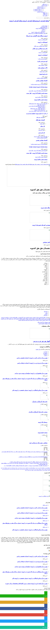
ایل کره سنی (41, 132)
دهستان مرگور (45, 470)
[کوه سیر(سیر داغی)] (42, 58)
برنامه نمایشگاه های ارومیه (41, 28)
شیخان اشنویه (32, 318)
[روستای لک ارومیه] (43, 419)
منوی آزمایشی (44, 5)
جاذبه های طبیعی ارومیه (39, 109)
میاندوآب (48, 470)
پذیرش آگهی (44, 4)
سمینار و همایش (41, 107)
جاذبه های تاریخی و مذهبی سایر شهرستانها (38, 103)
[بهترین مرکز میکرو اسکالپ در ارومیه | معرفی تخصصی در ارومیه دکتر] (46, 484)
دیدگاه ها (45, 354)
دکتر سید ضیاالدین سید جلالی (39, 48)
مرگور (26, 470)
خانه (49, 164)
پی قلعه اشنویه (15, 317)
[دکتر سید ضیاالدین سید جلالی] (40, 46)
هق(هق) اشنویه (21, 320)
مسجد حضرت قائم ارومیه (40, 99)
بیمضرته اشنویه (29, 317)
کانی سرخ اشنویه (4, 318)
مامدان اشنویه (39, 320)
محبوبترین (45, 352)
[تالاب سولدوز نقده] (43, 65)
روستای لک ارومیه (42, 422)
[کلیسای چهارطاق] (40, 117)
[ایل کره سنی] (41, 130)
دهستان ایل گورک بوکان (43, 322)
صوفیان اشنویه (25, 318)
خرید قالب (45, 14)
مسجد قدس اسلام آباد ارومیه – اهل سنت (36, 93)
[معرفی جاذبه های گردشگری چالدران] (43, 409)
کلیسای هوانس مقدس (41, 80)
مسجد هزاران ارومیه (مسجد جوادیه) (38, 87)
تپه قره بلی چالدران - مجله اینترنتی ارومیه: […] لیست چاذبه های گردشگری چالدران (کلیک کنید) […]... (25, 465)
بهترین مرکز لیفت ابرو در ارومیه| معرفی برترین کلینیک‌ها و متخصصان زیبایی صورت (26, 583)
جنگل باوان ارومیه (45, 207)
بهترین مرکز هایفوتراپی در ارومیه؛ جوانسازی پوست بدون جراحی (31, 373)
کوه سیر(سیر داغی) (42, 61)
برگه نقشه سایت (43, 27)
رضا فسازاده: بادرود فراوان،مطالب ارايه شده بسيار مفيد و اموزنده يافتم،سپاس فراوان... (28, 461)
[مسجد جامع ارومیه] (43, 430)
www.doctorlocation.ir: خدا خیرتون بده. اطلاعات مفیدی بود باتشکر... (32, 456)
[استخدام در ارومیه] (43, 52)
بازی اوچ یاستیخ (43, 74)
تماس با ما (45, 15)
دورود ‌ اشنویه (44, 318)
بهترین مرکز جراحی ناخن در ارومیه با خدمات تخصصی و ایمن (32, 358)
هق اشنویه (27, 320)
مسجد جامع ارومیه (42, 432)
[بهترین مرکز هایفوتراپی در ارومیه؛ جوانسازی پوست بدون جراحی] (46, 479)
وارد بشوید (38, 349)
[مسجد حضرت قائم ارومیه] (41, 97)
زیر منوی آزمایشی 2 (38, 9)
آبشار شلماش (46, 242)
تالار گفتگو (45, 13)
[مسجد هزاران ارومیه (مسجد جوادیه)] (39, 84)
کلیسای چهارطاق (40, 120)
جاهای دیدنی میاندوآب (30, 470)
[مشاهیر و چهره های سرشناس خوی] (43, 440)
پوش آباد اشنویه (22, 317)
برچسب (45, 355)
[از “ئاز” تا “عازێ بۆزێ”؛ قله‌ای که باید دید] (38, 111)
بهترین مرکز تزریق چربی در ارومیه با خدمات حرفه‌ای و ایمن (32, 363)
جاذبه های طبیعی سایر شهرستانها (37, 108)
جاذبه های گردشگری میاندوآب (39, 401)
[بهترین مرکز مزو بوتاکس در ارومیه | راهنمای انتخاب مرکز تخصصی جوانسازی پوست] (44, 496)
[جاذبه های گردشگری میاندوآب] (43, 399)
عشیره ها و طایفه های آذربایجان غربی (37, 106)
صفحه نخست (44, 25)
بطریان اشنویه (36, 317)
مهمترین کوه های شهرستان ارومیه (41, 225)
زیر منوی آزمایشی (41, 6)
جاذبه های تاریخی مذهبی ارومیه (38, 32)
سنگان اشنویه (38, 318)
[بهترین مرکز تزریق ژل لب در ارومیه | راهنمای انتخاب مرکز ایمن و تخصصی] (46, 494)
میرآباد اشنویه (33, 320)
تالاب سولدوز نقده (42, 67)
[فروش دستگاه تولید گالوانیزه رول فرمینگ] (37, 33)
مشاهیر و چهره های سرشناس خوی (38, 443)
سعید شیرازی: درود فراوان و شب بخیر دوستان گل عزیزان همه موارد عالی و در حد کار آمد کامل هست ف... (24, 451)
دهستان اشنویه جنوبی (44, 323)
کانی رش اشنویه (12, 318)
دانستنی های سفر (41, 104)
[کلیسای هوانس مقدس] (42, 78)
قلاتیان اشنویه (19, 318)
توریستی (43, 30)
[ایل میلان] (42, 123)
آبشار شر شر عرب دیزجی (41, 341)
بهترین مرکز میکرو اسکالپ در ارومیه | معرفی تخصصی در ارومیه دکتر (29, 390)
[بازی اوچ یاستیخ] (43, 71)
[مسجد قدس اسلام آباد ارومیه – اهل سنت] (38, 90)
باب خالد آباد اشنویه (43, 317)
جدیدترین (45, 351)
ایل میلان (42, 126)
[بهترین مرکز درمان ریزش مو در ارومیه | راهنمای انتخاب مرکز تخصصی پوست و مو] (46, 489)
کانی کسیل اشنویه (46, 320)
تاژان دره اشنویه (8, 317)
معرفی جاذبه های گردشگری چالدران (38, 412)
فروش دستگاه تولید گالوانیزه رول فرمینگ (36, 36)
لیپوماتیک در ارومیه (42, 42)
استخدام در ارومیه (42, 55)
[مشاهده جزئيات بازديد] (49, 551)
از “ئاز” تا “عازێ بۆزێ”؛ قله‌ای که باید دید (36, 113)
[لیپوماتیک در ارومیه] (42, 39)
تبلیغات (43, 29)
